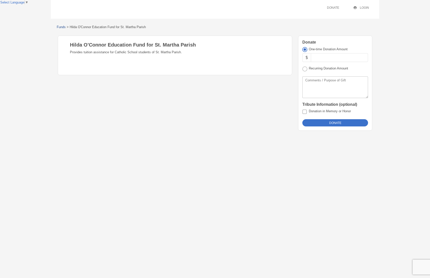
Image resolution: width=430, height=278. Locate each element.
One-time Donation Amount (328, 49)
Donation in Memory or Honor (330, 111)
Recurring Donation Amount (328, 68)
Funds (61, 27)
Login (364, 7)
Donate (333, 7)
